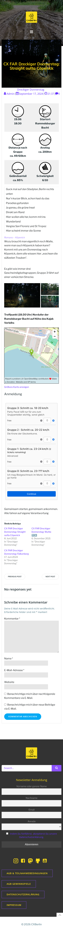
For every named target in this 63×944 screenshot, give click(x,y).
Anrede (32, 821)
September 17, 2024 (31, 94)
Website (9, 682)
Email (31, 809)
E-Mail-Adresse (14, 670)
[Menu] (31, 32)
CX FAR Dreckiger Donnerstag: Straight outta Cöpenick (15, 531)
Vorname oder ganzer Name (31, 786)
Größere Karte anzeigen (16, 387)
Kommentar (12, 618)
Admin (11, 94)
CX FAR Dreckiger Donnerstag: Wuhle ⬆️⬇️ (41, 531)
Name (8, 658)
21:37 (50, 94)
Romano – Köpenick (14, 237)
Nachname (31, 798)
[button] (22, 295)
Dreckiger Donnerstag (30, 89)
